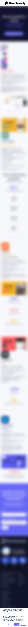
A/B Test (9, 271)
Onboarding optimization (8, 581)
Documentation (5, 586)
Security (3, 602)
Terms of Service (6, 600)
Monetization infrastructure (8, 573)
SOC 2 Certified (5, 605)
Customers (4, 584)
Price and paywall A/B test (8, 578)
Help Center (22, 581)
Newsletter (21, 576)
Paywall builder (5, 576)
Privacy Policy (13, 617)
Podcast (21, 578)
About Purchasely (6, 592)
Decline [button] (23, 624)
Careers (21, 584)
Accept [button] (16, 624)
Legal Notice (4, 594)
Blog (20, 573)
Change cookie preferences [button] (7, 624)
